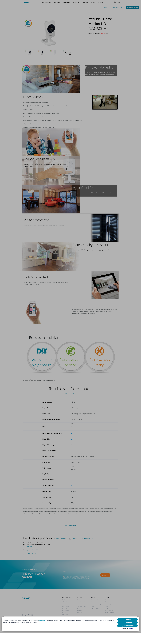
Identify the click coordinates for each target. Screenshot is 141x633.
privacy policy (42, 620)
